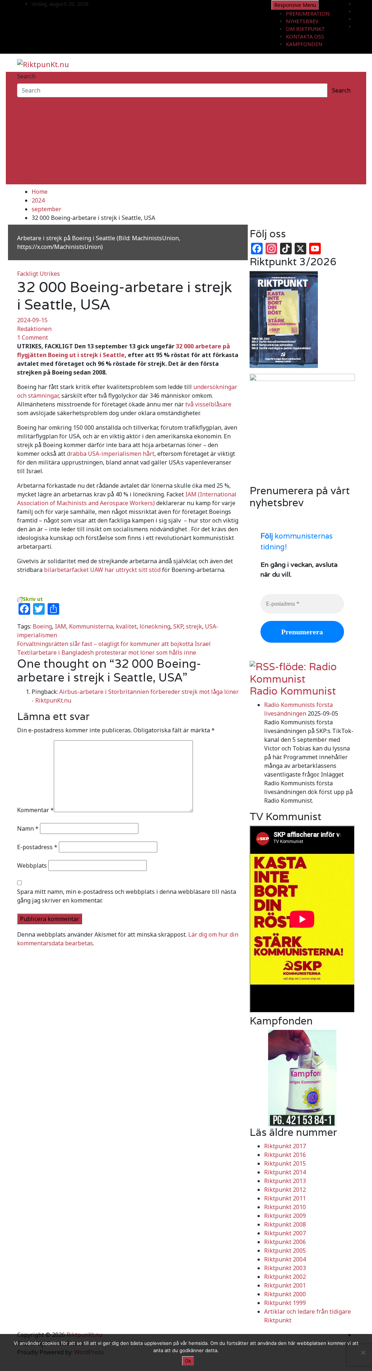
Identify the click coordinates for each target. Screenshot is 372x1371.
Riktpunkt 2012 (285, 1190)
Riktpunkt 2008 (285, 1224)
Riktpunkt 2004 (285, 1259)
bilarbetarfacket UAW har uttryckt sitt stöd (102, 570)
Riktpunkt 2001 (285, 1285)
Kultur (26, 163)
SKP (178, 626)
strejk (194, 626)
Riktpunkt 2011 (285, 1198)
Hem (23, 102)
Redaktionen (34, 329)
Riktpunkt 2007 (285, 1233)
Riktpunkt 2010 (285, 1207)
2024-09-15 (32, 320)
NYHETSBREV (302, 21)
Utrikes (27, 119)
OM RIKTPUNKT (305, 28)
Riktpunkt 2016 (285, 1155)
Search (26, 76)
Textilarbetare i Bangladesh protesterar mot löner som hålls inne (106, 652)
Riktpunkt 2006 (285, 1242)
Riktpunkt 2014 (285, 1172)
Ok (188, 1361)
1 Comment (32, 337)
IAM (60, 626)
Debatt (26, 180)
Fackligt (27, 128)
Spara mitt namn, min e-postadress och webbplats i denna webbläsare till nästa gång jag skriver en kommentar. (126, 896)
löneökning (155, 626)
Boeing (42, 626)
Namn (28, 828)
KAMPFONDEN (304, 44)
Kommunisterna (91, 626)
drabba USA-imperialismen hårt (110, 454)
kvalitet (126, 626)
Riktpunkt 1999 (285, 1303)
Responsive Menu (295, 4)
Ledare (26, 171)
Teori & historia (38, 145)
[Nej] (363, 1352)
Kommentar (35, 810)
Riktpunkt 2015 (285, 1163)
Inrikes (27, 110)
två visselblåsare (208, 404)
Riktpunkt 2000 (285, 1294)
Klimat (26, 154)
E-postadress (37, 847)
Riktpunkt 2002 (285, 1277)
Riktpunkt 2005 (285, 1251)
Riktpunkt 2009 (285, 1216)
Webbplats (32, 865)
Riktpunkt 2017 (285, 1146)
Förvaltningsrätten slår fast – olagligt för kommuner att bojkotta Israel (114, 644)
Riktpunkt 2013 (285, 1181)
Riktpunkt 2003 (285, 1268)
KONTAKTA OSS (305, 36)
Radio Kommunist (293, 690)
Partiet (26, 136)
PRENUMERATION (307, 13)
